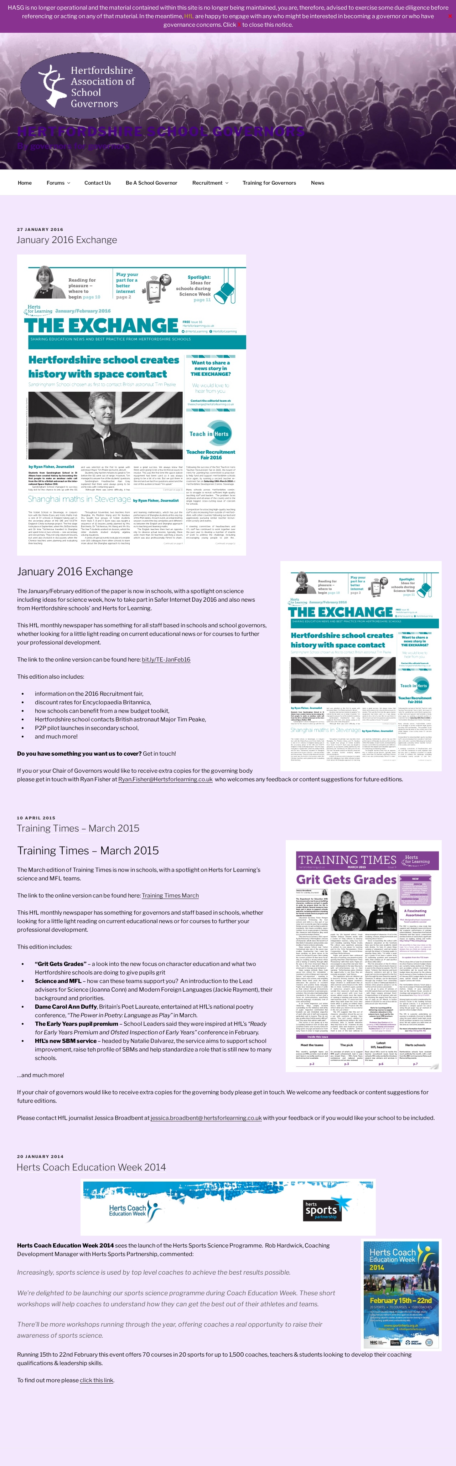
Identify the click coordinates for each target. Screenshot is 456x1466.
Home (25, 183)
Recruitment (207, 183)
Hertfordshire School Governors (161, 131)
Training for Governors (269, 183)
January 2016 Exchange (66, 239)
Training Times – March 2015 (78, 828)
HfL (189, 16)
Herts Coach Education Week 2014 (91, 1167)
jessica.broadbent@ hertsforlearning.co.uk (206, 1118)
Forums (55, 183)
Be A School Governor (151, 183)
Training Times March (170, 895)
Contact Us (97, 183)
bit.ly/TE (152, 659)
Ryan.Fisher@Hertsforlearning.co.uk (165, 779)
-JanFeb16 (177, 659)
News (317, 183)
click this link (96, 1380)
